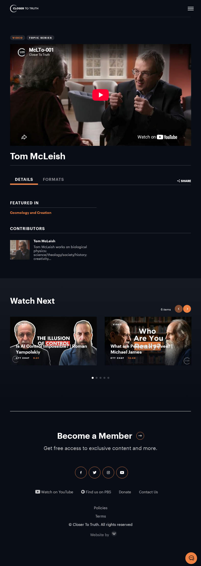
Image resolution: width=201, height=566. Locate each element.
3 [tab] (100, 378)
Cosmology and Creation (30, 212)
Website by (110, 534)
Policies (100, 508)
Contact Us (148, 492)
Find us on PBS (98, 492)
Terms (100, 516)
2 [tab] (97, 378)
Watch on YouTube (56, 492)
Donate (125, 492)
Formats (53, 179)
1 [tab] (93, 378)
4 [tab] (104, 378)
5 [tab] (108, 378)
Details (24, 179)
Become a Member (94, 435)
